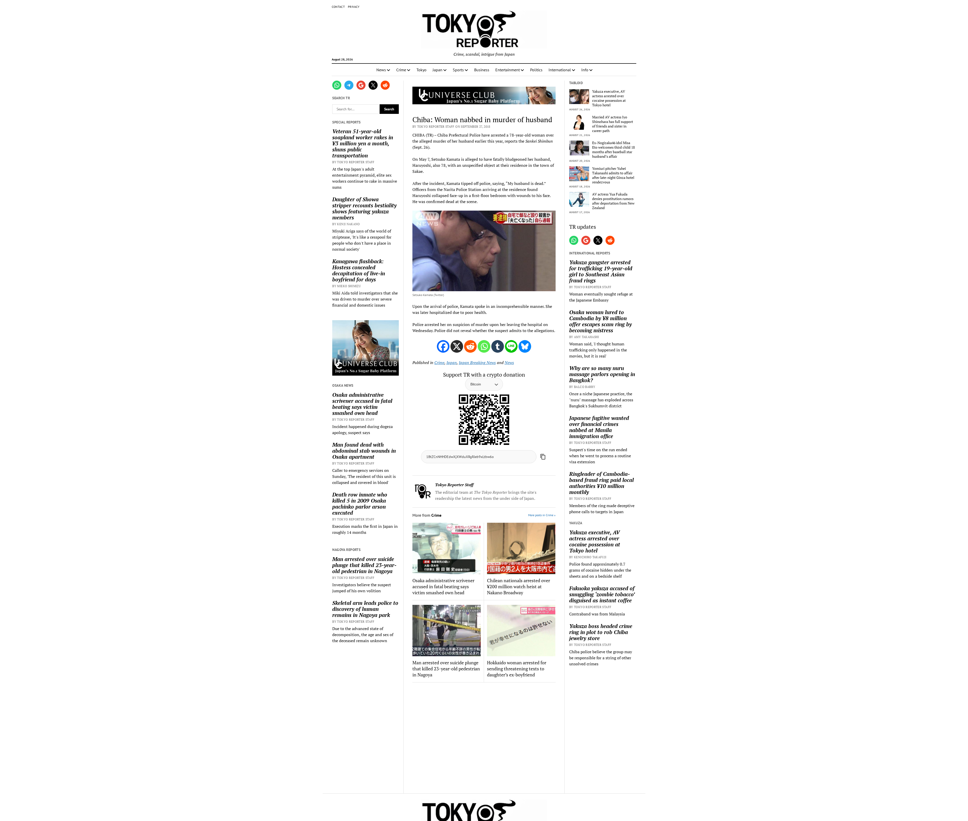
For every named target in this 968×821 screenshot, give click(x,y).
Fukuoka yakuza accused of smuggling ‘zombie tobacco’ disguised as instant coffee (601, 594)
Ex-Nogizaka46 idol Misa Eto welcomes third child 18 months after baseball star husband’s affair (613, 150)
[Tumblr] (497, 346)
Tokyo (421, 69)
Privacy (354, 7)
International (560, 69)
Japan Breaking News (477, 362)
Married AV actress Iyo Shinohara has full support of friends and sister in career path (612, 124)
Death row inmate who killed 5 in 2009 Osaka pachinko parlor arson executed (359, 503)
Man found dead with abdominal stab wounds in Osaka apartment (364, 451)
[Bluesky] (525, 346)
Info (584, 69)
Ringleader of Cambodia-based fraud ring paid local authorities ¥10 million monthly (601, 483)
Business (481, 69)
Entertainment (507, 69)
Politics (536, 69)
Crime (401, 69)
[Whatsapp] (484, 346)
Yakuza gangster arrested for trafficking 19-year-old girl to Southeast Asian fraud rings (600, 271)
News (381, 69)
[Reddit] (470, 346)
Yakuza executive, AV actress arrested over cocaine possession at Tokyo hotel (609, 98)
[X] (456, 346)
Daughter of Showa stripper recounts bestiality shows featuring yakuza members (364, 208)
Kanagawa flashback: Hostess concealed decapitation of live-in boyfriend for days (358, 270)
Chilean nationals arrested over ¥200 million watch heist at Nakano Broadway (518, 586)
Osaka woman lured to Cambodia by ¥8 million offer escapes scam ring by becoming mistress (600, 321)
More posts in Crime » (542, 515)
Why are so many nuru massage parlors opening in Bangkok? (602, 374)
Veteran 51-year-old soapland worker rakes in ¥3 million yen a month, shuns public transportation (362, 143)
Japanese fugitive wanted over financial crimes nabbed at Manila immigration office (599, 427)
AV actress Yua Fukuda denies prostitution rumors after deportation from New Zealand (613, 201)
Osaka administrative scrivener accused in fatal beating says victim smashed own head (362, 404)
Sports (458, 69)
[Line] (511, 346)
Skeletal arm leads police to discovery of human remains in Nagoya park (365, 609)
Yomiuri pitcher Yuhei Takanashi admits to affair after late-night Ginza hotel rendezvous (613, 175)
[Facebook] (443, 346)
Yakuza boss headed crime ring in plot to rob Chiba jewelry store (600, 632)
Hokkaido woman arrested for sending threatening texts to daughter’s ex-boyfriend (516, 669)
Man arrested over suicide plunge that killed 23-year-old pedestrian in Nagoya (364, 565)
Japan (437, 69)
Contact (338, 7)
